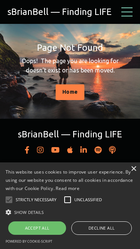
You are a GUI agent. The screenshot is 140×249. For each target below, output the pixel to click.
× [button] (133, 169)
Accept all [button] (37, 228)
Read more (68, 188)
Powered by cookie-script (29, 241)
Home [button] (70, 92)
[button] (70, 212)
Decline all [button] (101, 228)
